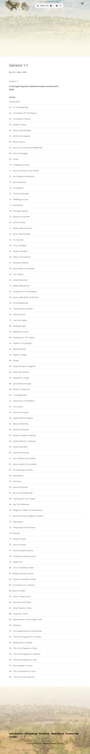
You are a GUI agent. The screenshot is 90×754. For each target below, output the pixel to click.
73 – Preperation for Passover (22, 527)
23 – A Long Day (16, 239)
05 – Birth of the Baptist (19, 136)
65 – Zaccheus (15, 481)
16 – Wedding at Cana (18, 199)
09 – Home (13, 159)
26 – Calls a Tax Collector (20, 257)
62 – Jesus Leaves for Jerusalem (23, 464)
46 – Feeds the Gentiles (19, 372)
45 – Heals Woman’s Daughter (22, 366)
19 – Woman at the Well (19, 216)
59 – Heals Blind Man (18, 447)
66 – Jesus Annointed (18, 487)
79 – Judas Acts (15, 562)
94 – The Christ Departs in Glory (23, 648)
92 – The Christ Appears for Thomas (25, 636)
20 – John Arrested (17, 222)
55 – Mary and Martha (18, 424)
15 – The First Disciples (19, 193)
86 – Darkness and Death (20, 602)
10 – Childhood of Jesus (19, 165)
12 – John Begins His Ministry (22, 176)
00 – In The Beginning (18, 107)
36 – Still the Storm (17, 314)
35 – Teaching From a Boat (21, 308)
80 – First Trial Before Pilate (21, 567)
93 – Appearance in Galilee (20, 642)
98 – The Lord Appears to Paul (22, 671)
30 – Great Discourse (18, 280)
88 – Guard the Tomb (18, 613)
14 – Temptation (16, 188)
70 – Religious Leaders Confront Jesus (25, 510)
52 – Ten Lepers (16, 406)
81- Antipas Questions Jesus (21, 573)
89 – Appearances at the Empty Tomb (25, 619)
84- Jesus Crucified (17, 590)
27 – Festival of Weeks (18, 262)
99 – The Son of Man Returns (22, 677)
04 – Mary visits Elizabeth (20, 130)
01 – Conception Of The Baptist (23, 113)
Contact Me (72, 733)
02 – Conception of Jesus (20, 119)
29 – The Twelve (16, 274)
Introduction (14, 101)
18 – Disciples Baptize (18, 211)
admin (13, 72)
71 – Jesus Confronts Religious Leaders (26, 516)
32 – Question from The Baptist (23, 291)
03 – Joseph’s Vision (17, 124)
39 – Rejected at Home (18, 331)
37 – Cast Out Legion (18, 320)
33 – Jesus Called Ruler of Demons (24, 297)
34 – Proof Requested (18, 303)
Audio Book (57, 733)
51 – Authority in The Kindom (22, 401)
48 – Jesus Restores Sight (20, 383)
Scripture (44, 733)
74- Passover (14, 533)
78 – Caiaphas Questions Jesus (22, 556)
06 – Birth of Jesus (17, 142)
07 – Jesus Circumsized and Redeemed (25, 147)
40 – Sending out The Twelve (21, 337)
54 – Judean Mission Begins (21, 418)
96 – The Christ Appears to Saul (23, 659)
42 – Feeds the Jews (17, 349)
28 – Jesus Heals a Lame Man (21, 268)
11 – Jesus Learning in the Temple (24, 170)
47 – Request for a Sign (19, 378)
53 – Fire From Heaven (19, 412)
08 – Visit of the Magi (18, 153)
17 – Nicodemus (16, 205)
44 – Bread (13, 360)
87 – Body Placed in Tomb (20, 608)
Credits (13, 736)
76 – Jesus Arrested (17, 544)
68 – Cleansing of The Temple (22, 498)
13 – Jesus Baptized (17, 182)
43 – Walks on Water (18, 355)
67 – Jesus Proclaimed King (20, 493)
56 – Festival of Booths (19, 429)
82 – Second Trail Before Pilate (22, 579)
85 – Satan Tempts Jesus (20, 596)
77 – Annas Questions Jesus (21, 550)
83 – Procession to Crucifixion (22, 585)
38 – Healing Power (17, 326)
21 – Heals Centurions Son (20, 228)
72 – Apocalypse (16, 521)
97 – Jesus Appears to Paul (20, 665)
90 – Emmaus (15, 625)
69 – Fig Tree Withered (19, 504)
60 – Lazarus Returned (19, 452)
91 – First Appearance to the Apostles (25, 631)
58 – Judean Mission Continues (22, 441)
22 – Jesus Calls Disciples (20, 234)
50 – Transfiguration (18, 395)
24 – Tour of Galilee (17, 245)
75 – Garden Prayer (17, 539)
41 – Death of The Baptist (20, 343)
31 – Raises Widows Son (19, 285)
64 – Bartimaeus (16, 475)
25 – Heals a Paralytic (18, 251)
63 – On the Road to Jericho (21, 470)
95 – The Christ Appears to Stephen (24, 654)
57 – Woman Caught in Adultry (22, 435)
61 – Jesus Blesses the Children (22, 458)
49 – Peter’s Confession (19, 389)
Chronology (31, 733)
